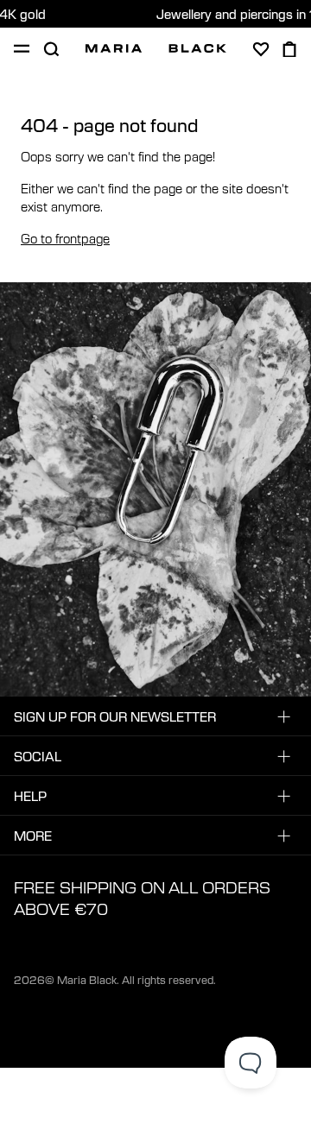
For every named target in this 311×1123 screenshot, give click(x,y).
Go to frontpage (65, 238)
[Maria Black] (156, 48)
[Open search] (51, 49)
